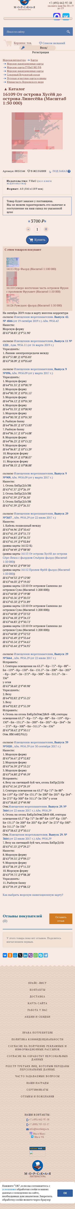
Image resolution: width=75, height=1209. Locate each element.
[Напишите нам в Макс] (56, 16)
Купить (39, 239)
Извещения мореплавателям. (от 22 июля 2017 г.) (35, 808)
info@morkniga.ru (39, 1129)
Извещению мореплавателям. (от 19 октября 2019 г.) (36, 319)
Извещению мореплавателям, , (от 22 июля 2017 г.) (35, 515)
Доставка (37, 996)
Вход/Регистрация (40, 48)
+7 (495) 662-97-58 (60, 3)
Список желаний (53, 43)
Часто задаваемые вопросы (37, 1076)
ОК (65, 1193)
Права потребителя (37, 1032)
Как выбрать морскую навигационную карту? (33, 895)
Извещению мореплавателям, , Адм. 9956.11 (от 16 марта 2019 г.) (37, 343)
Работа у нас (37, 1010)
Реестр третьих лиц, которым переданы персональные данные (37, 1068)
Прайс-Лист (37, 983)
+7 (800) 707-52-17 (39, 1124)
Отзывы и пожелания (37, 1096)
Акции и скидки (37, 1016)
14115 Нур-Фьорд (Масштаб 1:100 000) (31, 269)
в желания (38, 171)
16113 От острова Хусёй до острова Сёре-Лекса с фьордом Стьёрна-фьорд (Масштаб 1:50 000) (35, 557)
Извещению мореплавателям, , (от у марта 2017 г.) (35, 371)
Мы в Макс (39, 1133)
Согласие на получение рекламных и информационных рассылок (37, 1047)
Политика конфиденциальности (37, 1039)
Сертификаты (37, 1089)
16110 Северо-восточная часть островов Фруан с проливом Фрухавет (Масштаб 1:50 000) (37, 289)
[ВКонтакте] (5, 955)
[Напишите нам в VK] (66, 16)
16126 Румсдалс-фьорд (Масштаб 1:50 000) (34, 305)
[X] (20, 955)
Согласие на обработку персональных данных (37, 1058)
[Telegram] (46, 955)
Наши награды (37, 1083)
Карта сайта (37, 1003)
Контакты (37, 989)
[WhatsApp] (35, 955)
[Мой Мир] (15, 955)
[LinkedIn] (25, 955)
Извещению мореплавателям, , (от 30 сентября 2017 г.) (35, 744)
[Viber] (30, 955)
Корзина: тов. (23, 43)
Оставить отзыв (60, 918)
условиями (9, 1189)
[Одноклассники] (10, 955)
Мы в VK (39, 1137)
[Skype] (40, 955)
